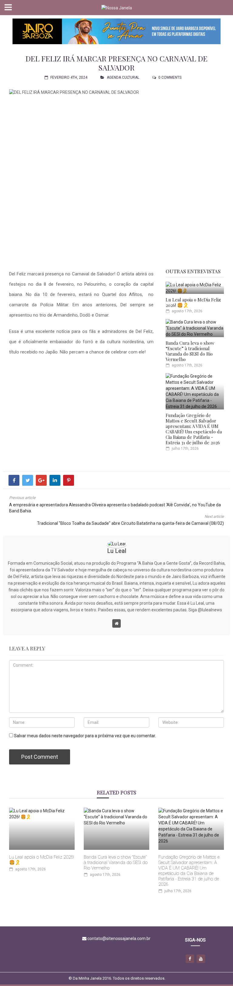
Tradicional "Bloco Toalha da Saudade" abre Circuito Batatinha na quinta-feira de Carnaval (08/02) (130, 523)
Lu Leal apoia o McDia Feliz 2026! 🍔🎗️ (193, 302)
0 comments (169, 77)
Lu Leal (116, 550)
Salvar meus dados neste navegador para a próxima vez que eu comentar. (85, 735)
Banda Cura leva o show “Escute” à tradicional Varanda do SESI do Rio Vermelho (190, 351)
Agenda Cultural (123, 77)
